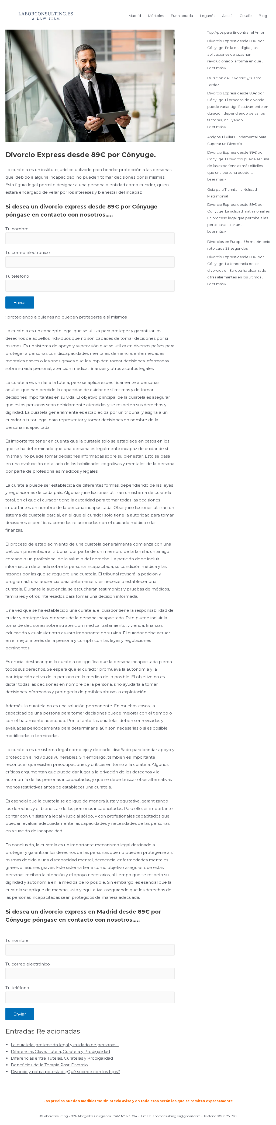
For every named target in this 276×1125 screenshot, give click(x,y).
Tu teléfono (17, 276)
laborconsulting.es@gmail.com (176, 1116)
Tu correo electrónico (27, 252)
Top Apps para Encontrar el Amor (235, 32)
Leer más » (216, 68)
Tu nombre (17, 228)
